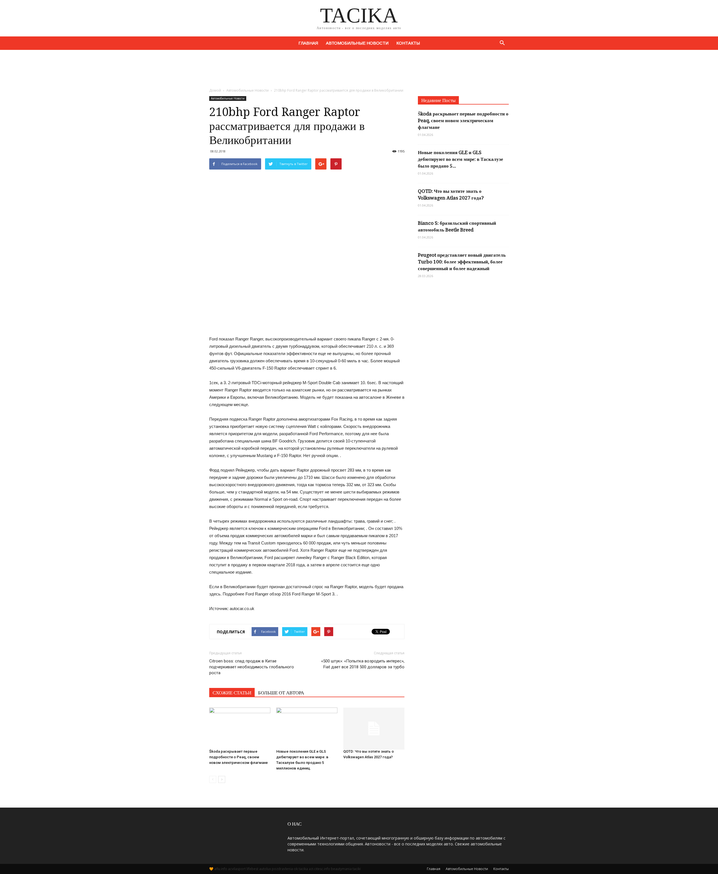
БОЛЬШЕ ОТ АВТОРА (281, 693)
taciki (357, 868)
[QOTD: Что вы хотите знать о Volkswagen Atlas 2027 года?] (373, 726)
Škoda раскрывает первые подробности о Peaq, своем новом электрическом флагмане (238, 757)
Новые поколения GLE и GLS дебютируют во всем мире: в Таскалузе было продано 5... (460, 159)
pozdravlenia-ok (285, 868)
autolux (265, 868)
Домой (215, 90)
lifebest (252, 868)
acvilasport (237, 868)
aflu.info (220, 868)
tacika (303, 868)
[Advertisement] (359, 69)
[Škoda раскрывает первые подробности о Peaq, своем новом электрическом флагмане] (239, 726)
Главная (308, 43)
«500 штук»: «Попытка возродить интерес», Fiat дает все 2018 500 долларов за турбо (362, 664)
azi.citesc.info (319, 868)
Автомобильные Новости (357, 43)
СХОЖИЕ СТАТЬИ (232, 693)
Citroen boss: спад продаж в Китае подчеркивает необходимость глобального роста (251, 667)
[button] (502, 43)
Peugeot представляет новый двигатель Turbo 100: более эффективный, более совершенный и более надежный (462, 261)
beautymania (341, 868)
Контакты (408, 43)
